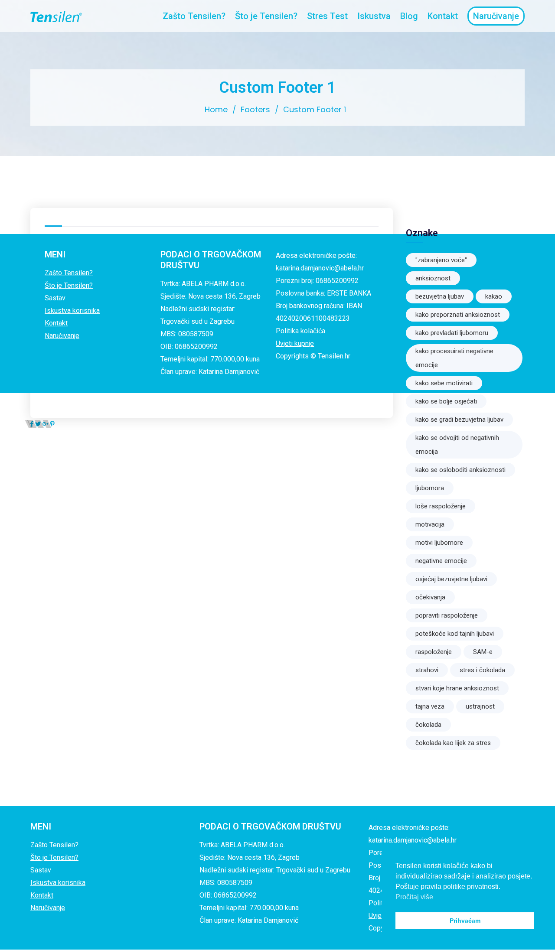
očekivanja (430, 597)
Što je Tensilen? (266, 16)
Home (216, 109)
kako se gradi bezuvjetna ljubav (459, 419)
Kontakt (443, 16)
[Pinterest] (52, 424)
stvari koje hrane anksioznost (457, 688)
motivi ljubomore (439, 543)
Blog (409, 16)
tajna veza (429, 706)
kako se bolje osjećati (446, 401)
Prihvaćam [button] (465, 920)
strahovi (426, 670)
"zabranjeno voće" (441, 260)
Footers (255, 109)
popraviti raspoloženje (446, 615)
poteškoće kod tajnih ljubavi (454, 634)
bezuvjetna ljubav (439, 296)
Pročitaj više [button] (414, 897)
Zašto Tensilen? (194, 16)
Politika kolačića (300, 331)
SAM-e (483, 652)
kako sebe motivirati (444, 383)
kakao (493, 296)
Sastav (55, 298)
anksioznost (433, 278)
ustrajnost (480, 706)
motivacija (429, 524)
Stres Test (327, 16)
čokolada (428, 725)
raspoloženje (433, 652)
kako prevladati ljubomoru (451, 333)
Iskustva (374, 16)
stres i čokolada (482, 670)
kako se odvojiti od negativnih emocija (457, 444)
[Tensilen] (55, 16)
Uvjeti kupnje (295, 343)
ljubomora (429, 488)
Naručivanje (62, 336)
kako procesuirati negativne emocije (454, 358)
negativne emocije (441, 561)
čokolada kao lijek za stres (453, 743)
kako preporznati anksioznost (457, 315)
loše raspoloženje (440, 506)
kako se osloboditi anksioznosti (460, 470)
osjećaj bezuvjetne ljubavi (451, 579)
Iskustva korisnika (72, 310)
